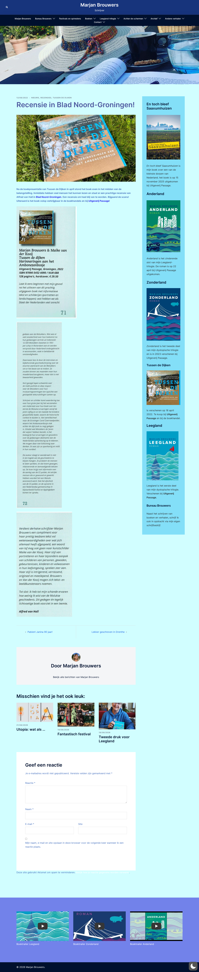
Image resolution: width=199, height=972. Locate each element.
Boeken (88, 18)
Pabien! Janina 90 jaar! (40, 631)
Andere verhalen (173, 18)
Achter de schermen (133, 18)
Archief (154, 18)
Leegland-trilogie (108, 18)
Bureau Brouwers (43, 18)
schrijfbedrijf (153, 525)
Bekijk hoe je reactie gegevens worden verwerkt (102, 872)
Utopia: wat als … (30, 729)
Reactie (30, 782)
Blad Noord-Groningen (48, 196)
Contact (98, 22)
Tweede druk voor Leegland (114, 739)
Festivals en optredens (70, 18)
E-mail (29, 824)
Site (80, 824)
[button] (7, 7)
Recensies (45, 98)
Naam (29, 809)
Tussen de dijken (62, 98)
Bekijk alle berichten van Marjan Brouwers (76, 677)
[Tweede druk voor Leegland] (117, 715)
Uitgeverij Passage (98, 200)
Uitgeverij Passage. (160, 185)
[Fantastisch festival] (76, 714)
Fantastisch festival (74, 734)
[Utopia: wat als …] (34, 712)
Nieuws (35, 98)
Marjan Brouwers (99, 5)
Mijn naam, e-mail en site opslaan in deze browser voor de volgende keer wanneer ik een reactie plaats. (74, 844)
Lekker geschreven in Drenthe (108, 631)
